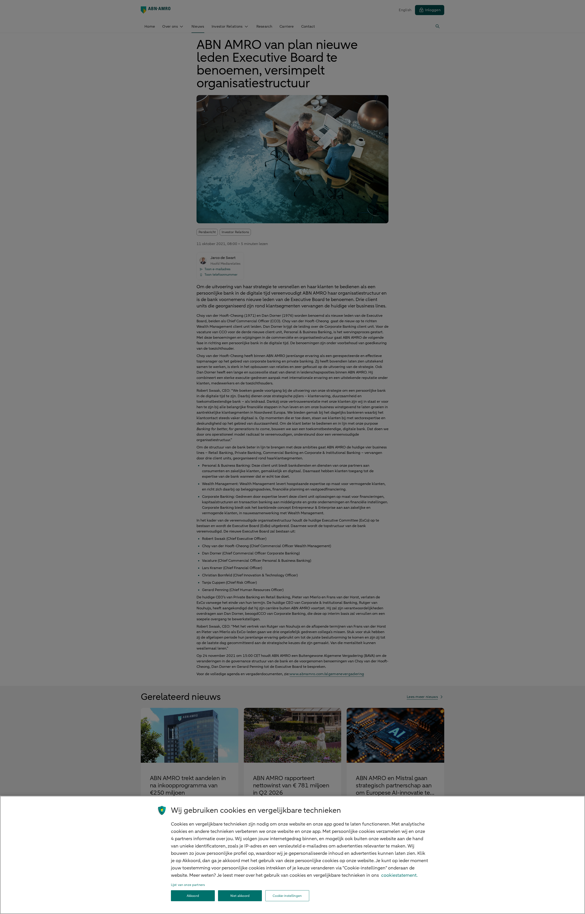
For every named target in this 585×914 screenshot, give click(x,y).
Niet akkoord (240, 896)
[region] (292, 855)
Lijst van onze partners (188, 885)
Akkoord (193, 896)
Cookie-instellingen (287, 896)
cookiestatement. (399, 875)
